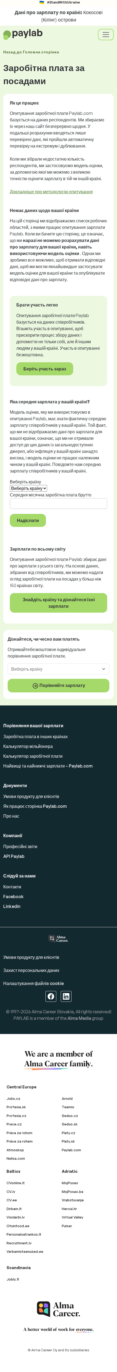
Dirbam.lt (14, 1209)
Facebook (13, 896)
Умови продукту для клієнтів (31, 796)
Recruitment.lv (19, 1243)
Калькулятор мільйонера (28, 746)
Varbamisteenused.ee (25, 1251)
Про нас (11, 816)
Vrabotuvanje (73, 1200)
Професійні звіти (20, 846)
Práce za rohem (20, 1141)
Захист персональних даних (31, 970)
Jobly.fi (13, 1279)
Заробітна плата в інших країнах (35, 736)
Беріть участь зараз (44, 369)
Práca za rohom (19, 1133)
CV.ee (12, 1200)
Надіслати (28, 520)
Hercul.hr (69, 1209)
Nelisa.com (16, 1158)
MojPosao (70, 1183)
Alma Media (79, 1018)
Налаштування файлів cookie (33, 983)
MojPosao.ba (72, 1191)
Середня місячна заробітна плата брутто (50, 495)
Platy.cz (68, 1133)
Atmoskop (15, 1150)
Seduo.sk (70, 1124)
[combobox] (55, 669)
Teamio (68, 1107)
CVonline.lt (16, 1183)
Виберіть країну (25, 481)
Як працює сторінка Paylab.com (35, 806)
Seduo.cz (70, 1115)
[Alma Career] (58, 1309)
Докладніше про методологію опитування (51, 191)
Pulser (67, 1226)
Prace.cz (14, 1124)
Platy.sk (68, 1141)
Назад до (31, 52)
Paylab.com (71, 1150)
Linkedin (11, 906)
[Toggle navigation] (106, 34)
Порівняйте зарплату (62, 685)
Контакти (12, 886)
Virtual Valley (72, 1217)
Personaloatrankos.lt (24, 1234)
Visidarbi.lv (16, 1217)
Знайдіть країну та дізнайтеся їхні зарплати (59, 603)
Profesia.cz (16, 1115)
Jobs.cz (13, 1098)
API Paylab (13, 856)
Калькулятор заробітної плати (33, 756)
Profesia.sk (16, 1107)
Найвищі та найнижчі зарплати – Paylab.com (48, 766)
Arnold (67, 1098)
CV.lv (11, 1191)
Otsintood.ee (18, 1226)
